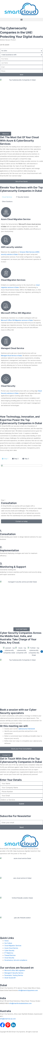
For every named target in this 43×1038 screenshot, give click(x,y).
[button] (21, 19)
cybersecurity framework (26, 729)
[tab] (7, 197)
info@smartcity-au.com (8, 1019)
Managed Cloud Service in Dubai (11, 355)
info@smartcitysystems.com (28, 990)
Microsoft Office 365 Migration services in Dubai (17, 320)
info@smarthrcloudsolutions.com (20, 1003)
